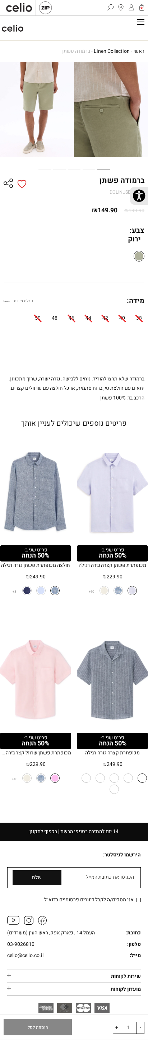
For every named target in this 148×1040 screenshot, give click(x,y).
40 (122, 318)
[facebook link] (42, 923)
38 (139, 318)
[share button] (8, 184)
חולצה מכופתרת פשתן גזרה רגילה (35, 565)
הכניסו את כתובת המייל (110, 877)
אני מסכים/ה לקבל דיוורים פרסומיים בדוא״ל (89, 899)
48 (54, 318)
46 (71, 318)
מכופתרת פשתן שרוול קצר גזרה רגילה (35, 753)
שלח (37, 877)
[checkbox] (139, 900)
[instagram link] (28, 923)
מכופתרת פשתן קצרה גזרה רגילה (112, 565)
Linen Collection (112, 51)
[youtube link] (13, 923)
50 (38, 318)
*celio (12, 28)
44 (88, 318)
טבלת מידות (23, 301)
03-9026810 (20, 945)
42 (105, 318)
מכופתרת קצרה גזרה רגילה (112, 753)
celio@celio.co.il (25, 956)
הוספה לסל (38, 1027)
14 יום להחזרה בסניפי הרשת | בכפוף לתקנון (74, 831)
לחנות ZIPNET (45, 7)
